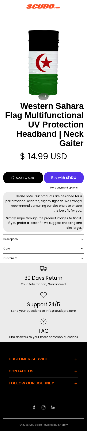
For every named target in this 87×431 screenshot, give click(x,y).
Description (10, 239)
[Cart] (82, 6)
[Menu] (5, 6)
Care (6, 248)
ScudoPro (35, 425)
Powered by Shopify (55, 425)
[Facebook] (34, 407)
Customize (10, 258)
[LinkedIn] (53, 407)
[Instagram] (43, 407)
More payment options (64, 187)
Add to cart (26, 178)
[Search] (14, 6)
